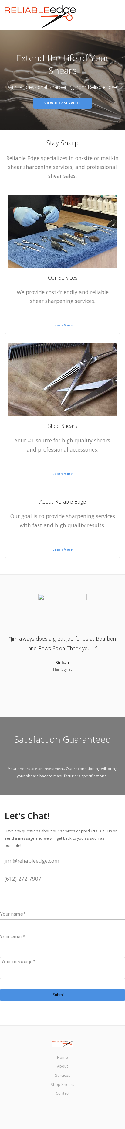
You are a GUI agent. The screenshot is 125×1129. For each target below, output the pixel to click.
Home (62, 1057)
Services (62, 1075)
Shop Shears (62, 1084)
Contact (62, 1093)
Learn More (62, 325)
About (62, 1066)
